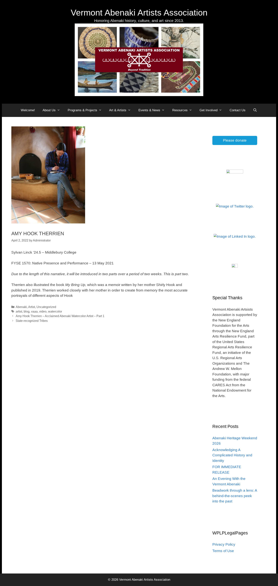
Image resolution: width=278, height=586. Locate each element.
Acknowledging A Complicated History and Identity (232, 455)
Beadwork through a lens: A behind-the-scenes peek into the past (234, 495)
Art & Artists (117, 110)
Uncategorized (46, 307)
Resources (180, 110)
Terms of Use (223, 551)
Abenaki (21, 307)
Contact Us (237, 110)
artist (19, 311)
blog (27, 311)
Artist (31, 307)
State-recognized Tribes (32, 320)
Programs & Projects (82, 110)
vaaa (34, 311)
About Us (49, 110)
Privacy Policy (223, 544)
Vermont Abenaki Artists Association (139, 12)
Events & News (149, 110)
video (43, 311)
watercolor (55, 311)
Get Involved (208, 110)
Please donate (235, 140)
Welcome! (28, 110)
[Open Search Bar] (255, 110)
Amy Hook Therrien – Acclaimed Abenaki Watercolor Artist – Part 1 (60, 316)
